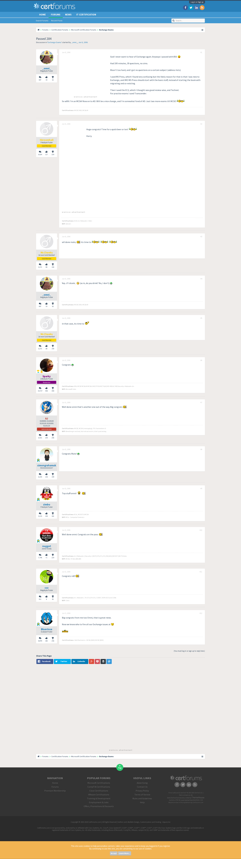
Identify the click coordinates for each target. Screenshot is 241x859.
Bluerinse (46, 629)
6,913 (40, 438)
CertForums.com (198, 802)
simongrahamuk (46, 465)
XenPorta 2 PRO (174, 800)
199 (53, 477)
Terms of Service (142, 794)
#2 (201, 124)
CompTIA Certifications (98, 786)
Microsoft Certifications (98, 782)
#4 (201, 279)
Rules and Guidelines (142, 798)
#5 (201, 318)
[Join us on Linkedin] (196, 7)
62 (53, 80)
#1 (201, 52)
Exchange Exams (54, 42)
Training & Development (98, 798)
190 (53, 267)
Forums (55, 14)
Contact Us (142, 786)
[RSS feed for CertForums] (202, 7)
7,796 (40, 558)
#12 (201, 613)
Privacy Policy (142, 790)
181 (53, 516)
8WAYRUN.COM (198, 800)
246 (53, 438)
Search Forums (42, 20)
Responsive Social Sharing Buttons (179, 802)
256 (53, 641)
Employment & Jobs (99, 802)
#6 (201, 360)
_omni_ (74, 42)
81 (53, 599)
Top (119, 768)
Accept (114, 853)
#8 (201, 449)
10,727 (40, 391)
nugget (46, 546)
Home (42, 14)
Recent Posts (56, 20)
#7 (201, 402)
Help (142, 802)
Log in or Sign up (197, 2)
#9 (201, 488)
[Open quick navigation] (202, 30)
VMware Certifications (98, 794)
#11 (201, 572)
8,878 (40, 641)
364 (53, 391)
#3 (201, 237)
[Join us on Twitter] (191, 7)
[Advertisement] (85, 74)
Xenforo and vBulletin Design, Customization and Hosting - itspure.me (144, 822)
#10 (201, 530)
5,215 (40, 516)
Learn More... (124, 853)
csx (47, 587)
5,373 (40, 267)
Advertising (142, 782)
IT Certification (86, 14)
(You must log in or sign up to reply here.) (189, 651)
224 (53, 154)
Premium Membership (55, 790)
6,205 (40, 477)
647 (40, 80)
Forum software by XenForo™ (185, 793)
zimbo (46, 504)
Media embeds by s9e (186, 795)
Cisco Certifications (98, 790)
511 (40, 599)
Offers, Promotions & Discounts (99, 806)
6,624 (40, 154)
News (68, 14)
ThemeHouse (197, 797)
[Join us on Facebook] (185, 7)
